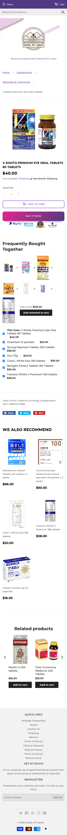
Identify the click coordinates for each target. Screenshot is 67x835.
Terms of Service (33, 741)
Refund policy (33, 758)
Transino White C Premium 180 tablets (32, 374)
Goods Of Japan (35, 822)
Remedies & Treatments (16, 82)
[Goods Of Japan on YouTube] (44, 813)
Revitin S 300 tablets (17, 669)
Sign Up (57, 797)
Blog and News (33, 749)
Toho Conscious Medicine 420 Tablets (45, 671)
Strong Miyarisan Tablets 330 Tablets (31, 347)
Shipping (24, 178)
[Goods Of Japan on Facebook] (27, 813)
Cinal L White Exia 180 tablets (26, 360)
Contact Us (33, 729)
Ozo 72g (12, 355)
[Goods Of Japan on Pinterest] (33, 813)
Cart (61, 4)
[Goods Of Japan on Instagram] (38, 813)
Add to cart (20, 684)
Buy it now (33, 216)
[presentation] (5, 657)
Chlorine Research (33, 745)
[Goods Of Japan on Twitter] (21, 813)
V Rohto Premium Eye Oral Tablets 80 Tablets (31, 331)
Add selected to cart (36, 312)
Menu (10, 4)
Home (6, 72)
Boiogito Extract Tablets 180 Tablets (30, 365)
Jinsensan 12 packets (20, 342)
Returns (33, 737)
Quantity (8, 187)
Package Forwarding (33, 720)
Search (33, 724)
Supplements (24, 72)
